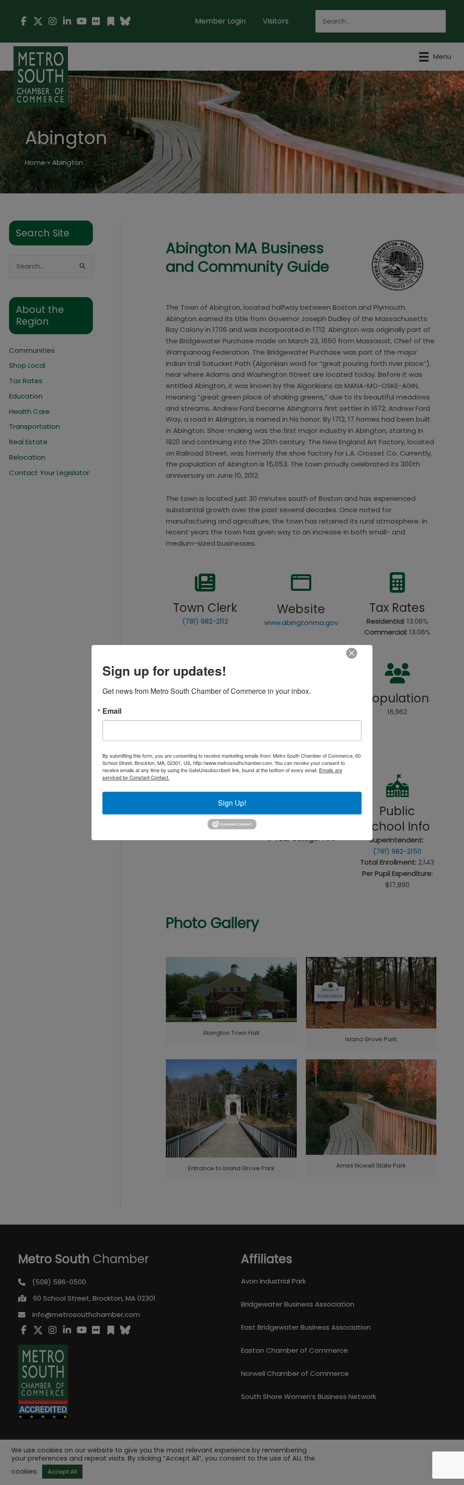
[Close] (352, 653)
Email (111, 711)
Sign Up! (232, 803)
